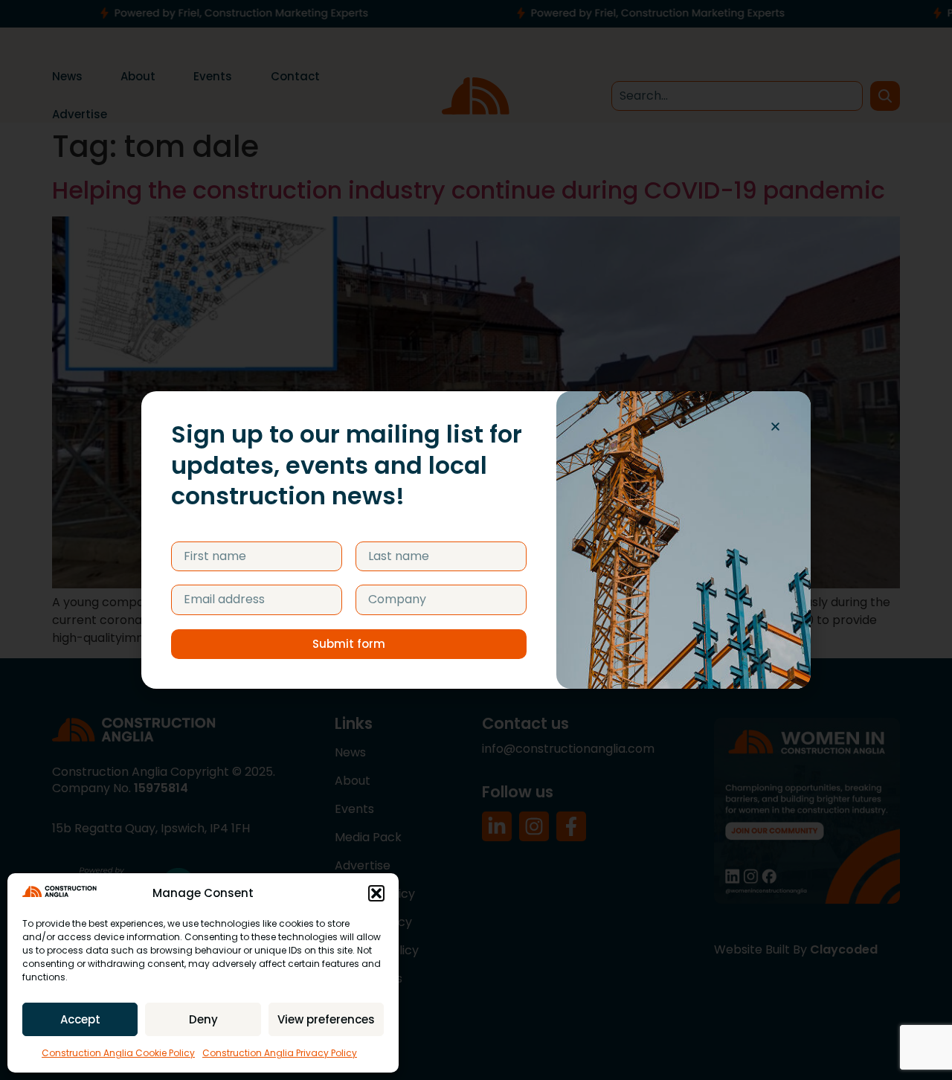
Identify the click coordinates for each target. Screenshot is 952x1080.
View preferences (326, 1019)
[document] (476, 540)
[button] (376, 893)
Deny (203, 1019)
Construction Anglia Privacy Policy (279, 1053)
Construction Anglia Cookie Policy (118, 1053)
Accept (80, 1019)
